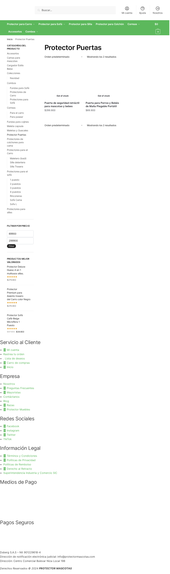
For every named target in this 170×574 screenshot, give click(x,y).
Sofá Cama (16, 200)
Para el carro (17, 112)
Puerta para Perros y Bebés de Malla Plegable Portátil (102, 104)
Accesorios (13, 53)
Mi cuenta (127, 12)
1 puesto (14, 179)
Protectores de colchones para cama (15, 142)
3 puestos (15, 187)
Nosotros (158, 12)
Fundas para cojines (18, 121)
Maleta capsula (15, 126)
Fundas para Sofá (19, 88)
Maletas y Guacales (17, 130)
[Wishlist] (75, 67)
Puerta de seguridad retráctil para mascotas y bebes (61, 104)
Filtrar (11, 246)
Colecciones (13, 73)
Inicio (10, 39)
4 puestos (15, 191)
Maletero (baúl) (18, 158)
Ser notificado (63, 117)
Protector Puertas (16, 134)
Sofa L (13, 204)
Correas (11, 107)
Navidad (14, 78)
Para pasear (16, 116)
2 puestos (15, 183)
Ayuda (142, 12)
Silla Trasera (16, 166)
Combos (11, 83)
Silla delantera (17, 162)
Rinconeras (16, 196)
